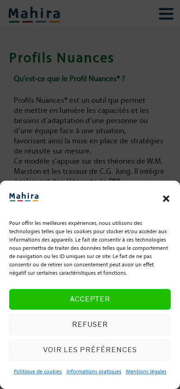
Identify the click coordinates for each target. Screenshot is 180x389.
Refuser (90, 324)
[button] (166, 198)
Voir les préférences (90, 350)
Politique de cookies (38, 372)
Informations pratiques (93, 372)
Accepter (90, 299)
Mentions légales (146, 372)
